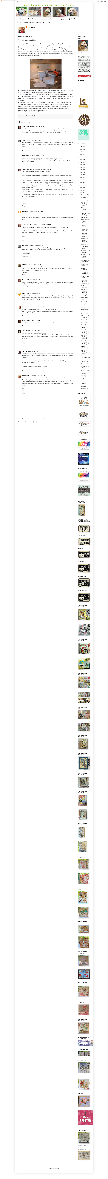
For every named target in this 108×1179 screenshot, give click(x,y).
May (82, 381)
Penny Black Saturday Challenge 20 (85, 234)
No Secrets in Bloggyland (84, 272)
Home (46, 419)
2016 (81, 172)
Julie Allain (25, 211)
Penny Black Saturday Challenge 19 (85, 281)
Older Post (70, 419)
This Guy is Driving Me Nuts (84, 303)
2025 (81, 149)
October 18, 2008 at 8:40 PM (36, 351)
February (83, 388)
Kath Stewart (31, 27)
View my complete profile (32, 30)
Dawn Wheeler (26, 307)
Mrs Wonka (25, 245)
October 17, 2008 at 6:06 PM (33, 279)
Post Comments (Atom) (31, 422)
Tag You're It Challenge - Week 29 (84, 291)
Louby (24, 140)
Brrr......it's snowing (83, 225)
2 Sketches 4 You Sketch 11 (85, 251)
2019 (81, 164)
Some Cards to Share (84, 298)
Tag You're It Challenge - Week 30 (84, 240)
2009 (81, 190)
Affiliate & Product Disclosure (32, 22)
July (82, 376)
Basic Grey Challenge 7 (84, 268)
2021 (81, 159)
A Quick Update (85, 320)
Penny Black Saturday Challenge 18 (85, 331)
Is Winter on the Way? (85, 366)
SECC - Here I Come (84, 247)
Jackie (23, 280)
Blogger (57, 1168)
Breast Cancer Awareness (84, 310)
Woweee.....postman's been (85, 260)
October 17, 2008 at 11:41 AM (36, 155)
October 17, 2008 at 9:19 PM (38, 307)
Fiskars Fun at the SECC (84, 229)
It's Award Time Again (85, 276)
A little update (84, 295)
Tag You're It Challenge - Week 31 (84, 203)
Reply (23, 135)
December (84, 195)
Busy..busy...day (85, 307)
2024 (81, 152)
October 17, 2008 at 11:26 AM (33, 140)
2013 (81, 180)
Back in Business (85, 325)
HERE (67, 227)
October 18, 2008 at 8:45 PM (39, 375)
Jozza (23, 320)
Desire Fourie (25, 126)
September (84, 371)
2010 (81, 187)
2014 (81, 177)
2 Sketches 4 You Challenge (85, 214)
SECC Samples (85, 244)
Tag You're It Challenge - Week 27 (84, 351)
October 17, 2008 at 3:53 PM (36, 245)
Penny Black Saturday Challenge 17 (85, 342)
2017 (81, 170)
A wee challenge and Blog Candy (85, 221)
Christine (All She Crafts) (29, 169)
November (84, 197)
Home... (19, 22)
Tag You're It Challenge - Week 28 (84, 336)
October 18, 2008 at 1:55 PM (33, 330)
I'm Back (83, 327)
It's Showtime (84, 322)
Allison (24, 264)
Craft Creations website (28, 92)
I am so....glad (84, 361)
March (83, 386)
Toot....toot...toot (85, 364)
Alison (23, 293)
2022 (81, 157)
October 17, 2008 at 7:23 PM (33, 293)
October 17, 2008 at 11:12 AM (37, 126)
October (83, 200)
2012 (81, 182)
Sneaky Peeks (84, 217)
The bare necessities (84, 286)
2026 (81, 147)
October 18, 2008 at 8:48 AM (33, 320)
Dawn (23, 330)
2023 (81, 154)
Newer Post (22, 419)
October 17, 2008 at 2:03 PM (43, 224)
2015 (81, 175)
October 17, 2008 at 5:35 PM (33, 264)
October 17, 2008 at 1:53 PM (43, 169)
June (82, 378)
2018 (81, 167)
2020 (81, 162)
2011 (81, 185)
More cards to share (84, 264)
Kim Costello (25, 351)
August (83, 373)
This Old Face (84, 313)
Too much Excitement (84, 347)
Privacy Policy (47, 22)
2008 (81, 192)
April (82, 383)
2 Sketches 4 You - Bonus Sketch (85, 209)
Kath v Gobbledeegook (85, 357)
